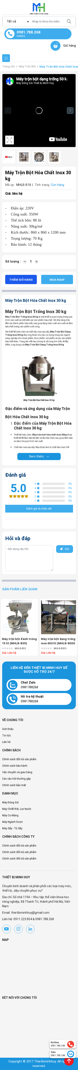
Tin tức (6, 735)
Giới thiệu (7, 729)
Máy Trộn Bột (27, 66)
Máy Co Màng (10, 815)
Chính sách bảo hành (14, 765)
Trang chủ (8, 66)
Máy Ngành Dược (12, 821)
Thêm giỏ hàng (21, 279)
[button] (70, 110)
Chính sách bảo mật (14, 785)
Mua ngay (57, 279)
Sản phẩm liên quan (19, 589)
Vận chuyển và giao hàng (17, 772)
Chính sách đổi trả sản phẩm (19, 759)
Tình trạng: (42, 185)
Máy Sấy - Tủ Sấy (12, 828)
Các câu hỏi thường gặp (16, 778)
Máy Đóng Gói (10, 802)
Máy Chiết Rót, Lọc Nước (16, 808)
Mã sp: (10, 185)
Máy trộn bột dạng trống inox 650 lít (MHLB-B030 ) (58, 643)
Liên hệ (6, 742)
